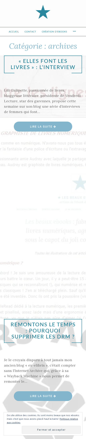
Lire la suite (43, 128)
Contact (30, 32)
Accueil (14, 32)
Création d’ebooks (54, 32)
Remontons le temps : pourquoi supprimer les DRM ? (43, 330)
